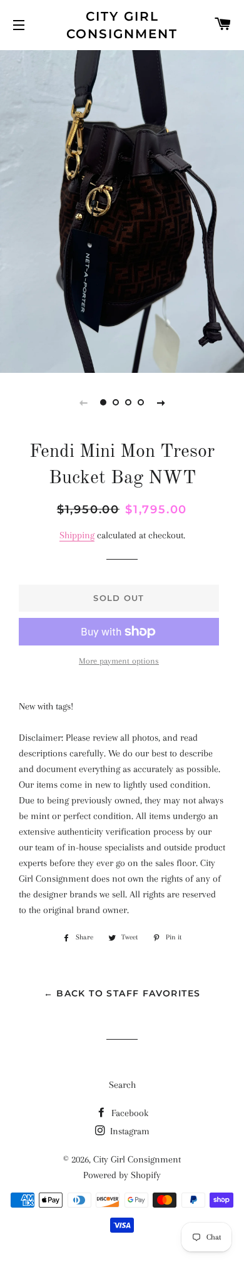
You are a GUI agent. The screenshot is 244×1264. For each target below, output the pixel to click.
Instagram (129, 1131)
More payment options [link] (119, 661)
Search (122, 1084)
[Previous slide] (83, 402)
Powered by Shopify (122, 1175)
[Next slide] (161, 402)
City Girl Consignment (122, 25)
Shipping (76, 535)
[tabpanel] (122, 210)
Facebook (128, 1113)
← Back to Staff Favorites (122, 993)
